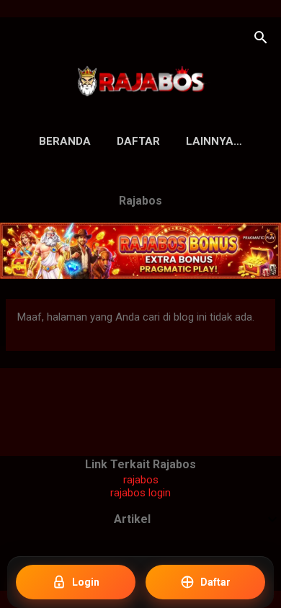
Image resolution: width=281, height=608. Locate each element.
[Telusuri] (260, 39)
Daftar (138, 141)
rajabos (141, 479)
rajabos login (140, 492)
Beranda (65, 141)
